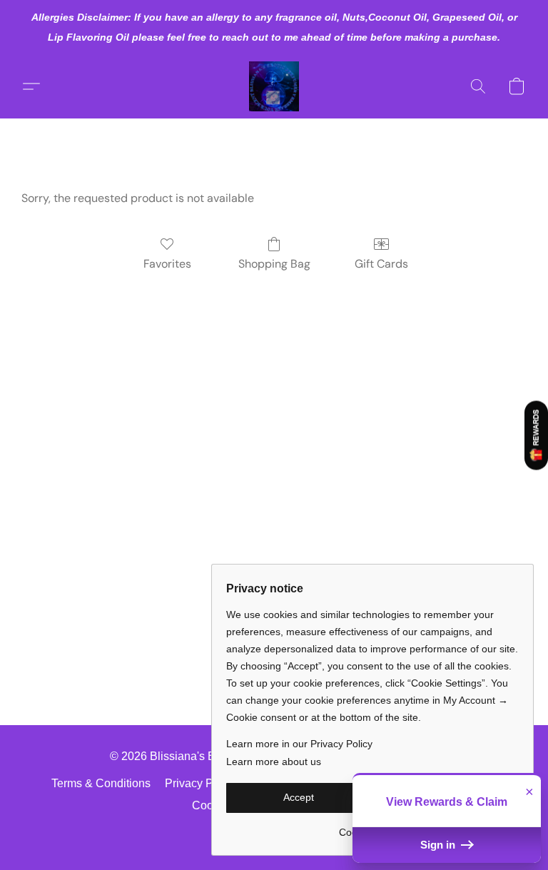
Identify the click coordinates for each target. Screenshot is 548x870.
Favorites (167, 263)
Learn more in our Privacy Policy (299, 743)
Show (536, 435)
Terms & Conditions (101, 783)
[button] (274, 86)
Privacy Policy (201, 783)
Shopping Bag (274, 263)
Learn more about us (273, 761)
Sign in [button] (439, 845)
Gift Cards (381, 263)
